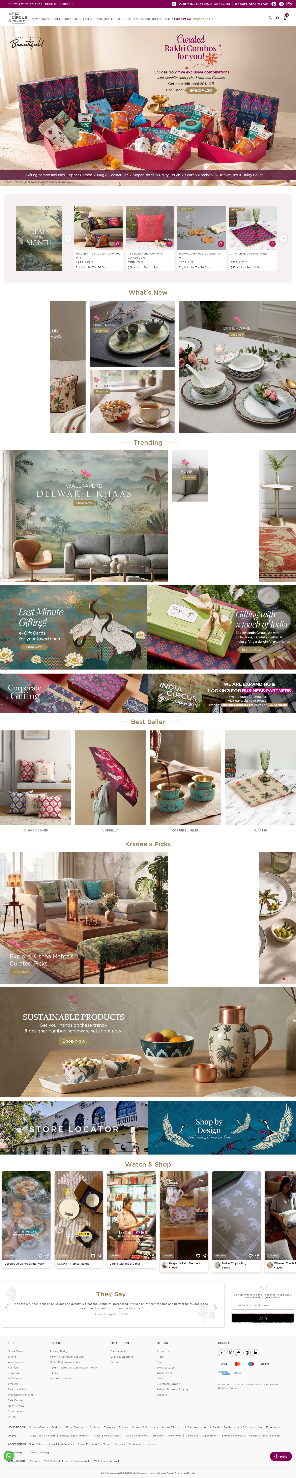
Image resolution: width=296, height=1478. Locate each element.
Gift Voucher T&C (61, 1378)
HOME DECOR (62, 19)
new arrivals (41, 19)
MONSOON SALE (203, 19)
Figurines (109, 1427)
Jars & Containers (136, 1435)
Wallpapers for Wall (20, 1394)
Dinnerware (174, 1435)
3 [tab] (73, 428)
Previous (67, 238)
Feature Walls (17, 1389)
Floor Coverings (76, 1427)
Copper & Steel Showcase (264, 1435)
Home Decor (16, 1351)
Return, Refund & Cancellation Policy (73, 1367)
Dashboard (118, 1351)
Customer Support (168, 1383)
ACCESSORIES (105, 19)
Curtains (95, 1427)
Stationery (135, 1444)
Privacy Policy (59, 1351)
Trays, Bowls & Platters (108, 1435)
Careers (162, 1394)
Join (263, 1318)
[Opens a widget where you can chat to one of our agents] (281, 1457)
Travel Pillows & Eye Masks (94, 1444)
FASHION (88, 19)
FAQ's (54, 1373)
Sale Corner (15, 1400)
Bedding (57, 1427)
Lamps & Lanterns (172, 1427)
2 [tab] (292, 181)
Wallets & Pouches (63, 1444)
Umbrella (151, 1444)
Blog (159, 1362)
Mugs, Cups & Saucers (42, 1435)
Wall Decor (15, 1378)
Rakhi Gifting (181, 19)
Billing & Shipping (122, 1356)
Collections (161, 19)
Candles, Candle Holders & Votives (233, 1427)
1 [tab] (288, 181)
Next (283, 238)
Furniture (14, 1373)
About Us (163, 1351)
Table (32, 1452)
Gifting (12, 1416)
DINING (77, 19)
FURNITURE (123, 19)
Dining (12, 1356)
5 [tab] (82, 428)
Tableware (157, 1435)
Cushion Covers (38, 1427)
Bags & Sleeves (38, 1444)
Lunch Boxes (210, 1435)
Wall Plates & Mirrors (56, 1461)
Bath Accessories (198, 1427)
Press (160, 1356)
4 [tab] (78, 428)
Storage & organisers (145, 1427)
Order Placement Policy (65, 1362)
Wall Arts (34, 1461)
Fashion (13, 1367)
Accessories (15, 1362)
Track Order (164, 1373)
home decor (16, 1427)
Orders (115, 1362)
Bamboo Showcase (233, 1435)
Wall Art (13, 1383)
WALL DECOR (141, 19)
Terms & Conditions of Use (67, 1356)
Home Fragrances (269, 1427)
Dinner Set (192, 1435)
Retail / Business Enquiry (173, 1389)
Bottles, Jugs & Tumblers (75, 1435)
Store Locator (16, 1411)
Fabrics (123, 1427)
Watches (119, 1444)
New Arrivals (16, 1405)
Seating (44, 1452)
